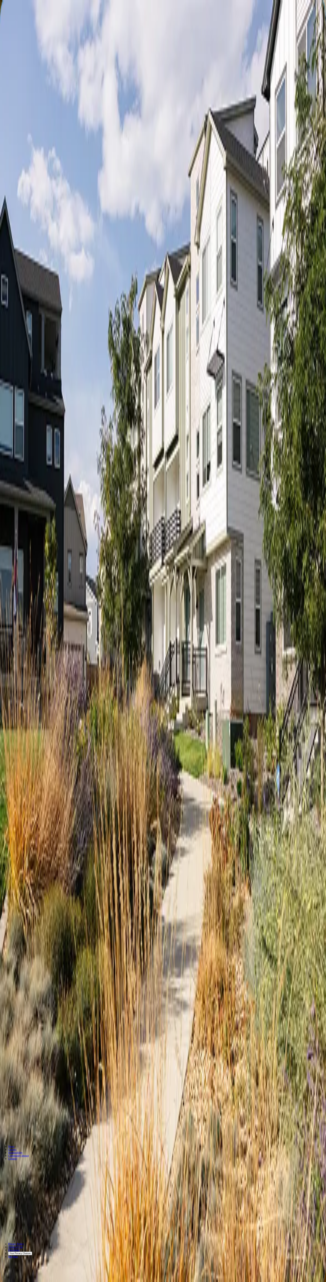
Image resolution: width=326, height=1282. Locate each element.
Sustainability (15, 1152)
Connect (12, 1158)
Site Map (13, 1256)
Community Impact (18, 1155)
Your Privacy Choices (20, 1253)
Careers (12, 1149)
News (11, 1146)
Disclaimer (14, 1250)
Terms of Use (15, 1247)
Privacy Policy (16, 1243)
